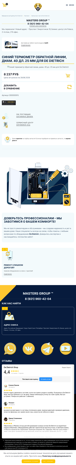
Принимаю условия (31, 461)
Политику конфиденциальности (56, 456)
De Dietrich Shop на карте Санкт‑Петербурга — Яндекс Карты (38, 437)
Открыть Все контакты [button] (38, 26)
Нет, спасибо (48, 461)
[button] (70, 5)
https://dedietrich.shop (42, 446)
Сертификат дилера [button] (24, 116)
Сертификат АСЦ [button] (23, 125)
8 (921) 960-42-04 (38, 23)
